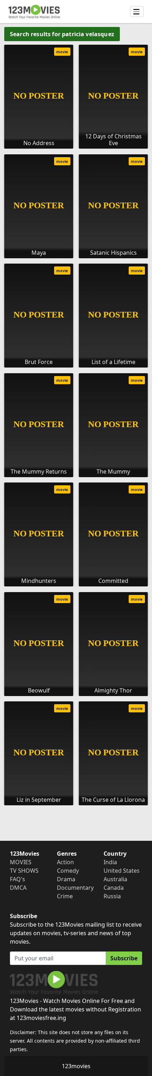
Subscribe (124, 958)
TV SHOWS (24, 870)
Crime (65, 896)
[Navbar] (137, 11)
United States (122, 870)
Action (65, 862)
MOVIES (20, 862)
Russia (112, 896)
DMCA (18, 888)
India (110, 862)
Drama (66, 879)
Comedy (68, 870)
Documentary (75, 888)
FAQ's (17, 879)
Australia (115, 879)
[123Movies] (34, 11)
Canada (114, 888)
